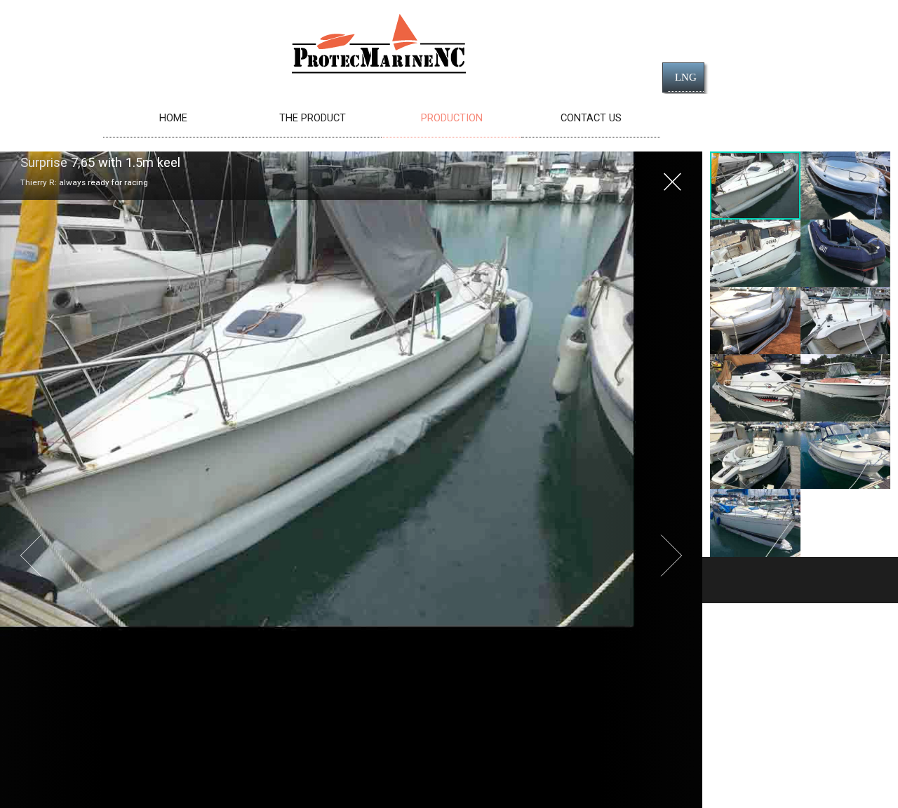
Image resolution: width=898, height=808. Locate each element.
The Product (312, 118)
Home (173, 118)
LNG (686, 77)
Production (452, 118)
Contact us (591, 118)
